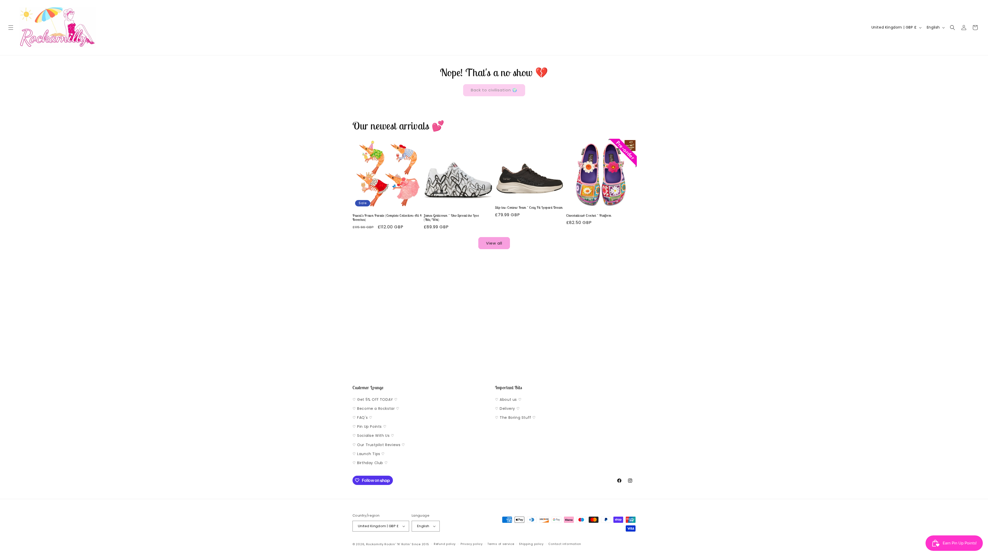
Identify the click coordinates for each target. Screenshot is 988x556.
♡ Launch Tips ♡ (368, 453)
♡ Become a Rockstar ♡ (376, 408)
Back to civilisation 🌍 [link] (494, 90)
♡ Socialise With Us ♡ (373, 435)
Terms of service (500, 544)
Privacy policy (472, 544)
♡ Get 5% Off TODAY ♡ (375, 399)
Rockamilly (375, 544)
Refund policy (445, 544)
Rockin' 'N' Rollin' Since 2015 (406, 544)
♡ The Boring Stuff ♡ (515, 417)
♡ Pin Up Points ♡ (369, 426)
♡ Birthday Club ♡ (370, 462)
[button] (10, 27)
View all (494, 243)
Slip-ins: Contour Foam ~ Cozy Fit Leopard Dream (528, 208)
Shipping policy (531, 544)
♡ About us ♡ (508, 399)
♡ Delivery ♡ (507, 408)
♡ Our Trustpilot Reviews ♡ (378, 444)
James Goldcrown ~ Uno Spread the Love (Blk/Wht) (451, 218)
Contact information (564, 544)
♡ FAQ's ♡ (362, 417)
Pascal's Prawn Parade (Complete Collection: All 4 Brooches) (386, 218)
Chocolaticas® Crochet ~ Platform (588, 216)
